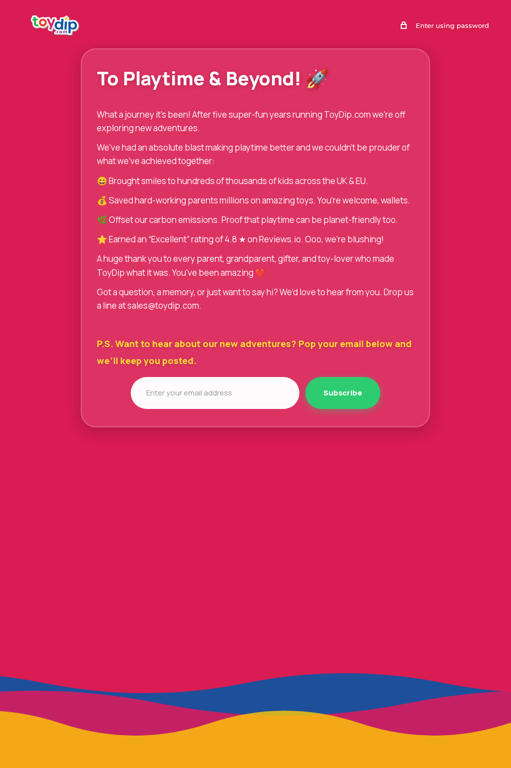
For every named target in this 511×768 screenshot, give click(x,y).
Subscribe (342, 392)
